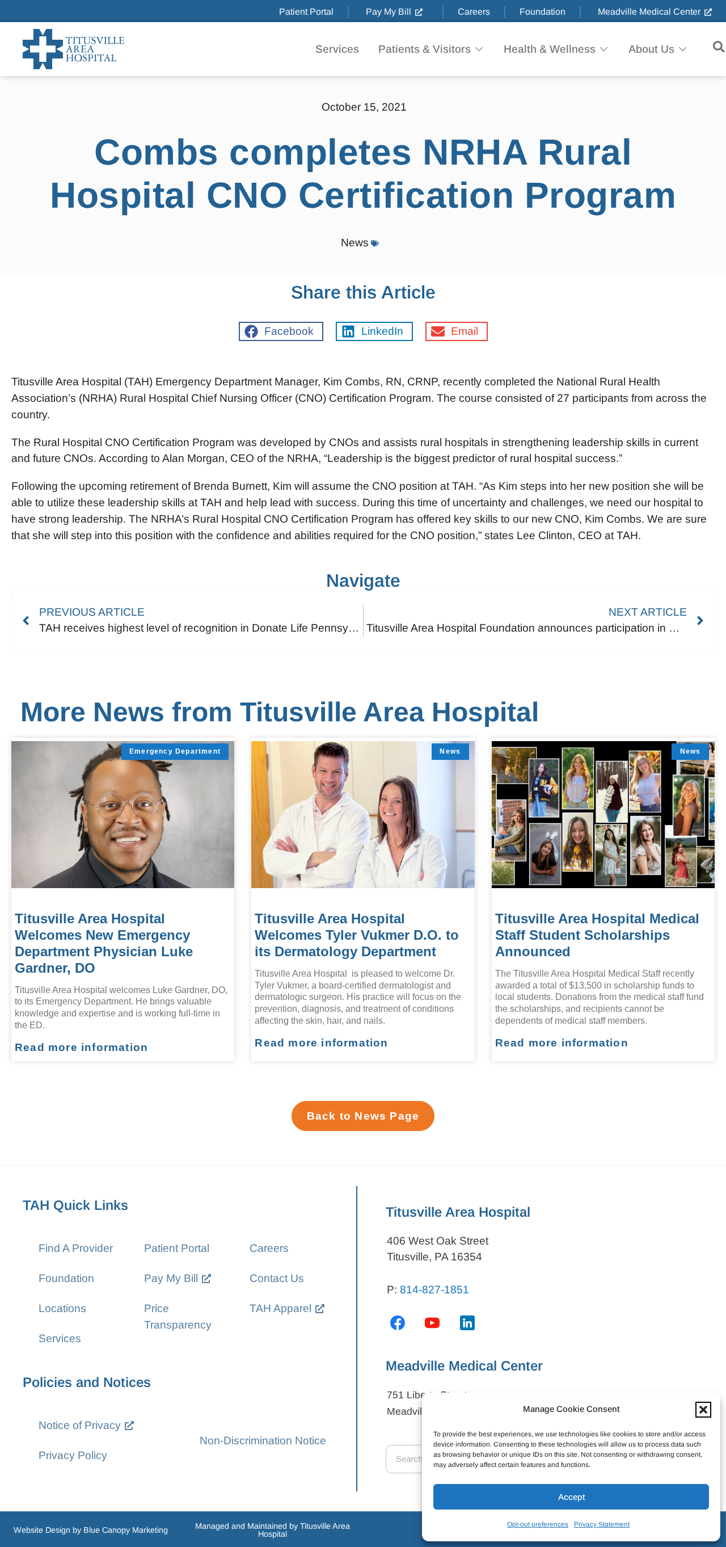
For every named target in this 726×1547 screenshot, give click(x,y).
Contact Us (277, 1278)
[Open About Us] (682, 49)
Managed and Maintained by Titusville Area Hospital (272, 1529)
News (355, 243)
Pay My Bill (171, 1278)
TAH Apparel (280, 1308)
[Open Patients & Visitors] (479, 49)
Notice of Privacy (80, 1425)
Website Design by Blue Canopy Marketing (91, 1530)
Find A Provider (76, 1248)
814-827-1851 (434, 1290)
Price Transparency (178, 1316)
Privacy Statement (602, 1524)
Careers (269, 1248)
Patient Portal (176, 1248)
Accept (571, 1497)
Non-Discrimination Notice (263, 1441)
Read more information (81, 1047)
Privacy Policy (73, 1455)
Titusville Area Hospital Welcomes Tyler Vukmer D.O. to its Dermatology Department (357, 935)
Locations (62, 1308)
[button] (703, 1409)
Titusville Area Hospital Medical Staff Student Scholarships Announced (597, 935)
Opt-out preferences (537, 1524)
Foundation (66, 1278)
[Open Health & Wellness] (603, 49)
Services (60, 1338)
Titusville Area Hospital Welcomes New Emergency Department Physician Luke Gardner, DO (104, 943)
